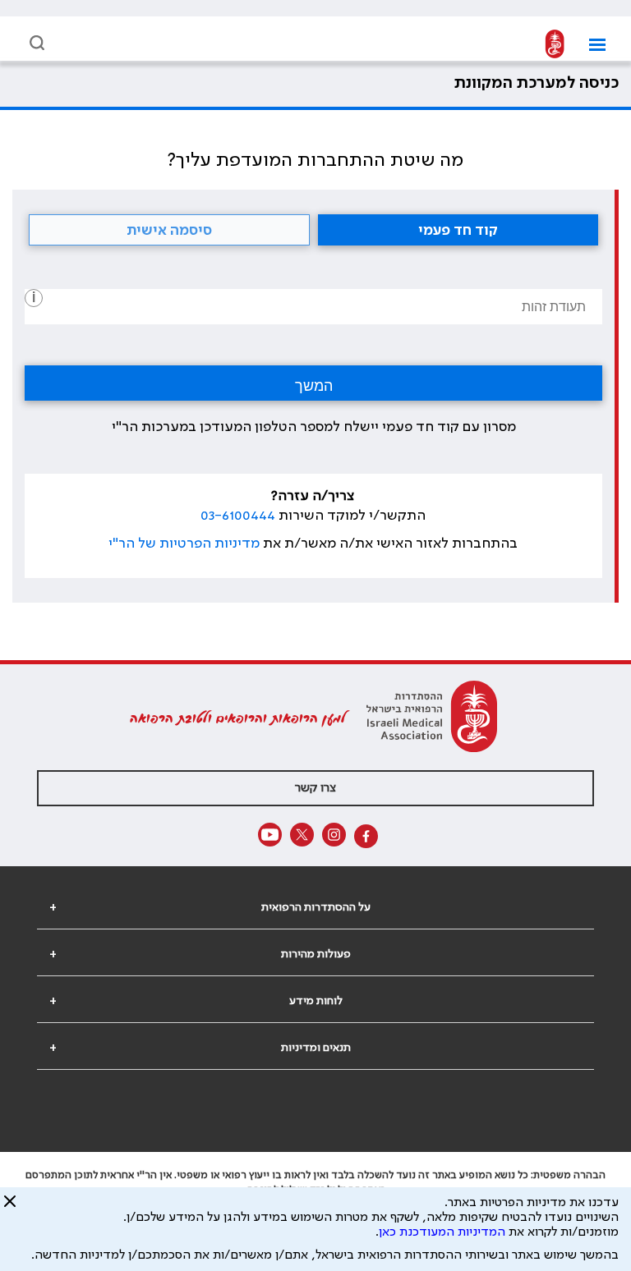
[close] (10, 1207)
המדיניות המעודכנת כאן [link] (442, 1232)
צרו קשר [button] (315, 788)
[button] (591, 44)
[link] (554, 44)
